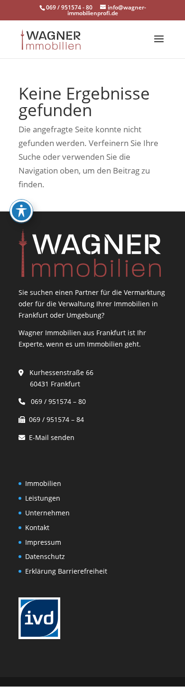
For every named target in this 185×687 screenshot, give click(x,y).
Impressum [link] (43, 542)
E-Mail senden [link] (51, 437)
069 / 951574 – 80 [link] (56, 401)
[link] (50, 38)
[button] (158, 45)
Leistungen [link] (42, 498)
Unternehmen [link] (47, 512)
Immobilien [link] (43, 483)
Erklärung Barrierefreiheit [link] (66, 571)
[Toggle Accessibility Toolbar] (21, 211)
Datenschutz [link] (45, 556)
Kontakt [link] (37, 527)
